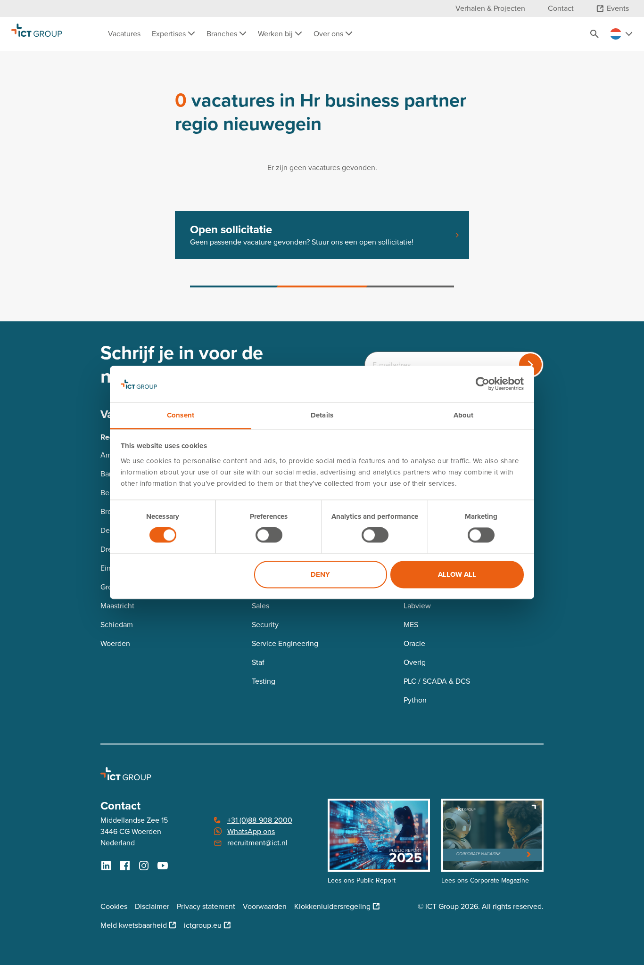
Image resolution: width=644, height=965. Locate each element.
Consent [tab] (180, 415)
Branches (222, 33)
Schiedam (116, 624)
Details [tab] (322, 415)
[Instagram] (143, 865)
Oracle (414, 643)
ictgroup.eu (203, 925)
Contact (561, 8)
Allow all (457, 574)
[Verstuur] (530, 364)
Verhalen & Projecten (490, 8)
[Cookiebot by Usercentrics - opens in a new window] (482, 384)
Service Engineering (285, 643)
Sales (260, 605)
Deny (320, 574)
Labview (417, 605)
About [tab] (464, 415)
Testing (263, 681)
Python (415, 700)
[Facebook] (125, 865)
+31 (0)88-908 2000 (259, 820)
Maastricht (117, 605)
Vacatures (124, 33)
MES (411, 624)
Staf (258, 662)
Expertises (170, 33)
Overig (415, 662)
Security (265, 624)
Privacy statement (206, 906)
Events (618, 8)
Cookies (113, 906)
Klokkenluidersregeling (332, 906)
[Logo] (36, 34)
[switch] (269, 535)
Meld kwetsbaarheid (133, 925)
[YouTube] (162, 865)
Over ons (329, 33)
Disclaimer (152, 906)
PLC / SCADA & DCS (437, 681)
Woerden (115, 643)
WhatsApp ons (251, 831)
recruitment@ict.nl (257, 842)
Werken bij (276, 33)
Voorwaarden (265, 906)
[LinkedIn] (106, 865)
